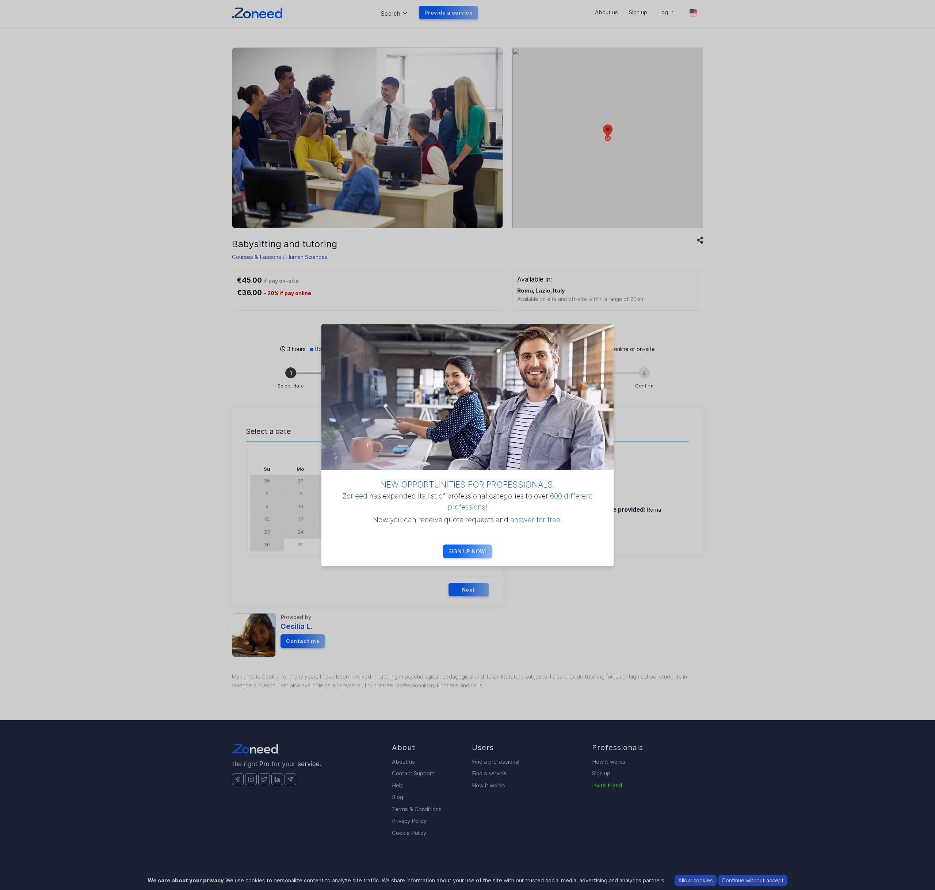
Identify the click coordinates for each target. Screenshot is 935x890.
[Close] (608, 329)
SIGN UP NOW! (467, 551)
